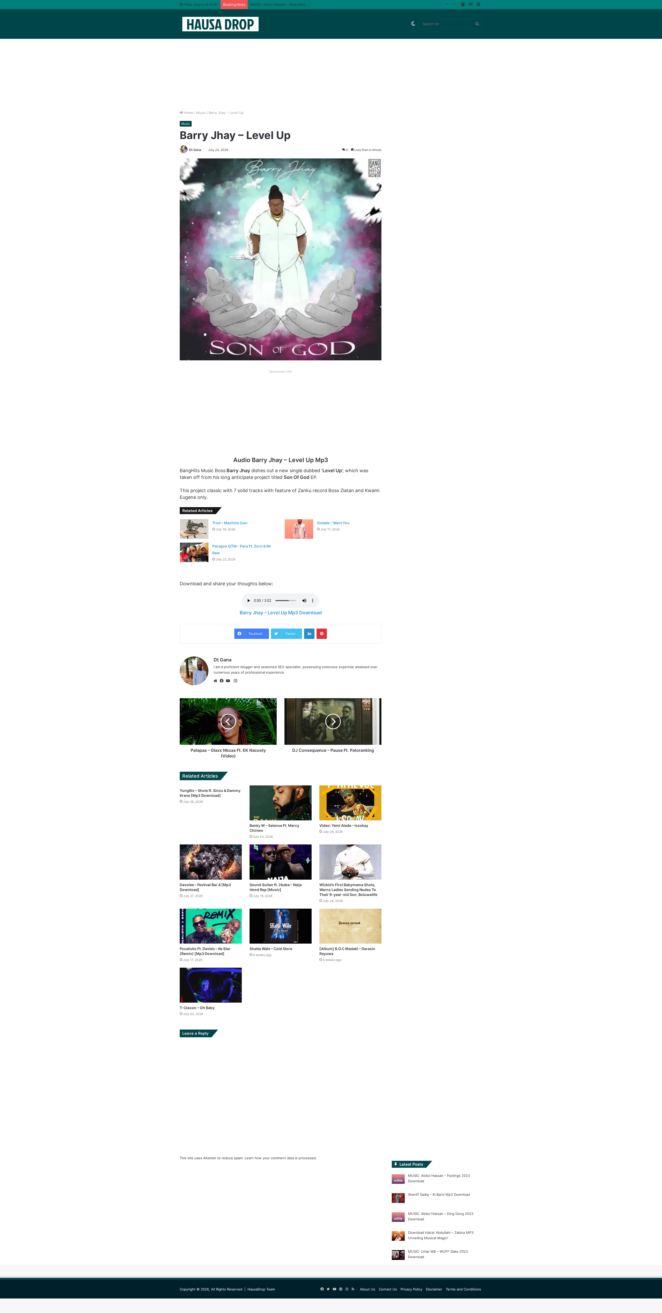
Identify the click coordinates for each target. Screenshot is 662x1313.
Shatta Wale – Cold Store (271, 948)
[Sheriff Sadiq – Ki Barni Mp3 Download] (398, 1199)
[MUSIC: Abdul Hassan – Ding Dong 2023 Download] (398, 1218)
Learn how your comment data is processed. (281, 1158)
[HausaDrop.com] (220, 24)
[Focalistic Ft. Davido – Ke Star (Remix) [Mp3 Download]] (211, 926)
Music (201, 113)
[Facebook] (223, 681)
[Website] (217, 681)
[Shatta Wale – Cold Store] (281, 926)
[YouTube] (229, 681)
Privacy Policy (411, 1289)
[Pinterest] (322, 634)
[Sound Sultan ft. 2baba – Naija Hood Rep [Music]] (281, 861)
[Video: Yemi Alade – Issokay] (350, 802)
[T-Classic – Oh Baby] (211, 985)
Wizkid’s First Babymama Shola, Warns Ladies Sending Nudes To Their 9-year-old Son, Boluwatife (348, 889)
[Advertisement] (331, 66)
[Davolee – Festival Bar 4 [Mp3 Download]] (211, 861)
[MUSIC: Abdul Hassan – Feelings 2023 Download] (398, 1180)
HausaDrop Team (261, 1289)
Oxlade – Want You (333, 523)
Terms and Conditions (463, 1289)
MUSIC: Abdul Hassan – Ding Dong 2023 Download (291, 4)
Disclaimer (434, 1289)
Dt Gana (195, 150)
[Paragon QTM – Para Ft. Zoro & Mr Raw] (194, 552)
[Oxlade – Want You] (299, 529)
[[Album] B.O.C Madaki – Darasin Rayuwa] (350, 926)
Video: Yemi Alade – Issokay (343, 825)
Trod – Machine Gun (229, 523)
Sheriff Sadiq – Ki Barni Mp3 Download (439, 1194)
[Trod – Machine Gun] (194, 529)
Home (188, 113)
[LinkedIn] (309, 634)
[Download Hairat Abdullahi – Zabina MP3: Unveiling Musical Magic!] (398, 1237)
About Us (367, 1289)
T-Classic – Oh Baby (197, 1007)
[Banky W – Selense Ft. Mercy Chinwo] (281, 802)
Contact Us (388, 1289)
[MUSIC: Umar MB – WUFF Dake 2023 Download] (398, 1255)
